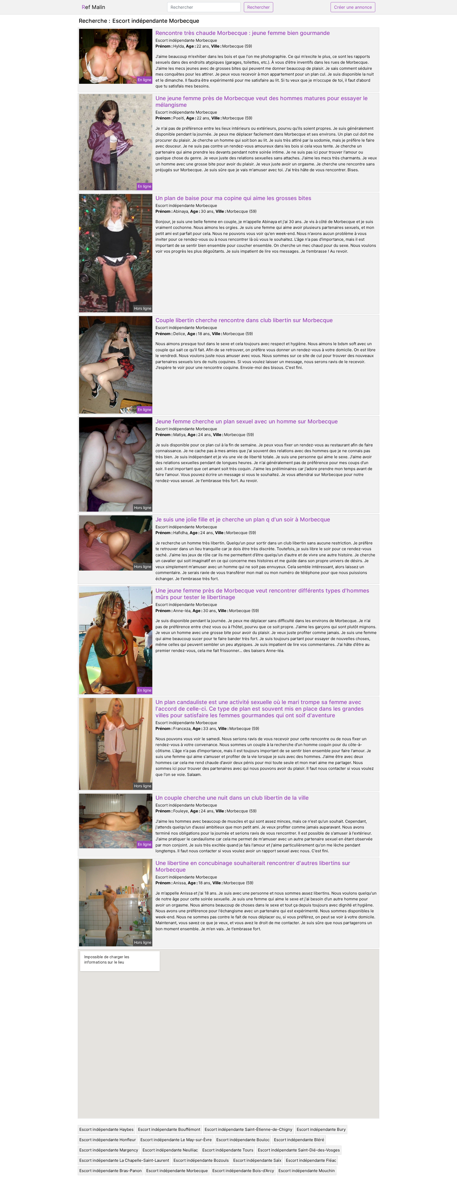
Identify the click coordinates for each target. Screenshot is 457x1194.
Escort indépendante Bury (321, 1129)
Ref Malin (93, 7)
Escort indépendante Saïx (257, 1160)
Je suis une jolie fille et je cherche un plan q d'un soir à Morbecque (243, 519)
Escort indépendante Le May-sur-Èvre (176, 1139)
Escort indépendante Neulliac (170, 1150)
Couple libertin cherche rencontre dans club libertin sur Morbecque (244, 320)
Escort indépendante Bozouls (201, 1160)
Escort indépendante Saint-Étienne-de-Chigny (248, 1129)
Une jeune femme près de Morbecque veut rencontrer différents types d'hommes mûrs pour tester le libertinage (262, 593)
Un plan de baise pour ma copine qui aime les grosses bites (233, 198)
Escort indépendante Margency (108, 1150)
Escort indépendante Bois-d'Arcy (243, 1170)
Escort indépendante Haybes (106, 1129)
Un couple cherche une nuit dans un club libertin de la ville (232, 797)
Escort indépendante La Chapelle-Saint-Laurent (124, 1160)
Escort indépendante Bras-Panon (110, 1170)
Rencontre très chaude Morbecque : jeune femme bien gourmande (243, 33)
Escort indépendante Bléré (299, 1139)
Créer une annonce (353, 7)
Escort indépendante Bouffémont (169, 1129)
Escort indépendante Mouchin (306, 1170)
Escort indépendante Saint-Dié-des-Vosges (299, 1150)
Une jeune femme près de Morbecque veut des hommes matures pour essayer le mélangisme (262, 101)
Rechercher (258, 7)
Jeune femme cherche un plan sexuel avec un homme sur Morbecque (247, 421)
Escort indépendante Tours (227, 1150)
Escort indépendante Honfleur (107, 1139)
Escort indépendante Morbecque (177, 1170)
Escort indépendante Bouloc (242, 1139)
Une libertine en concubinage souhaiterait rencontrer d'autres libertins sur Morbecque (253, 866)
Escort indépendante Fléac (311, 1160)
